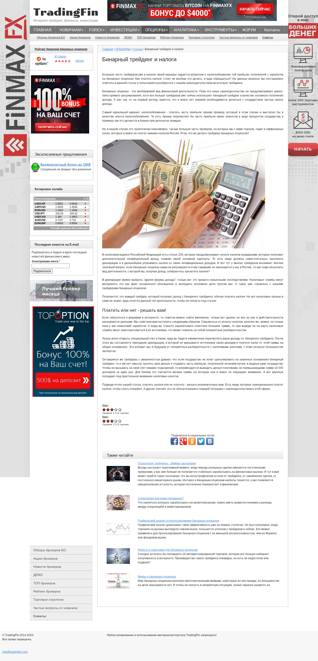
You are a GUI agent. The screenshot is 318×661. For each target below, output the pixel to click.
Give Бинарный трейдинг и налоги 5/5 (120, 409)
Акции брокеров (80, 37)
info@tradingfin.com (15, 652)
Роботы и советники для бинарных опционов (167, 549)
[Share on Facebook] (174, 441)
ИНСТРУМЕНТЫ (217, 30)
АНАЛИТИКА (183, 30)
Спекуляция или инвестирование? (161, 498)
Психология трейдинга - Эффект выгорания (167, 463)
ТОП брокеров (146, 37)
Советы (267, 37)
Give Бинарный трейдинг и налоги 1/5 (104, 409)
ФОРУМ (249, 30)
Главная (107, 49)
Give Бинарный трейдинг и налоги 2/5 (108, 409)
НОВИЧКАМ (68, 30)
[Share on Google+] (183, 441)
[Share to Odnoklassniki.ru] (192, 441)
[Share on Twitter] (201, 441)
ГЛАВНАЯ (42, 30)
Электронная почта (46, 261)
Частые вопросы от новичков (238, 37)
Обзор (79, 60)
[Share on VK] (209, 441)
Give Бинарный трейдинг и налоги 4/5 (116, 409)
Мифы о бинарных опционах (157, 576)
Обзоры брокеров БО (51, 37)
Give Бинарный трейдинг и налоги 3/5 (112, 409)
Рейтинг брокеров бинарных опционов (61, 49)
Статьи (137, 49)
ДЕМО (128, 37)
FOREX (93, 30)
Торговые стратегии (201, 37)
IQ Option (60, 56)
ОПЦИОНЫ (153, 30)
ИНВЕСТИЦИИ (121, 30)
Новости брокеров (107, 37)
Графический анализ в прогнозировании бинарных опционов (178, 520)
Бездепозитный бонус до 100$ (66, 164)
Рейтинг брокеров (172, 37)
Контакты (272, 30)
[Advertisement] (63, 471)
